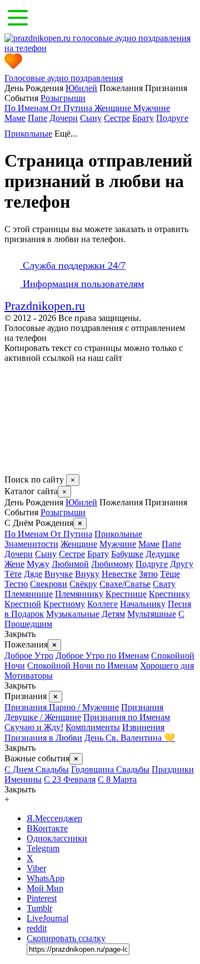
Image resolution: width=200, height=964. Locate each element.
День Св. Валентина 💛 (129, 737)
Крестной (22, 604)
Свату (164, 584)
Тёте (13, 574)
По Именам (27, 108)
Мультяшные (151, 614)
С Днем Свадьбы (36, 769)
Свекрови (48, 584)
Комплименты (93, 727)
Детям (113, 614)
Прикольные (28, 133)
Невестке (119, 574)
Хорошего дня (167, 665)
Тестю (16, 584)
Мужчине (151, 108)
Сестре (117, 118)
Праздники (173, 769)
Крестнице (126, 594)
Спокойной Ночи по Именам (82, 665)
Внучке (58, 574)
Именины (23, 779)
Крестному (64, 604)
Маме (15, 118)
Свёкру (83, 584)
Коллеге (102, 604)
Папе (37, 118)
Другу (181, 564)
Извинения (143, 727)
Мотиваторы (28, 675)
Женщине (113, 108)
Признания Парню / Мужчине (61, 707)
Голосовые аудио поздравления (63, 78)
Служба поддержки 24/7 (73, 265)
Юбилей (81, 88)
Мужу (38, 564)
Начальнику (143, 604)
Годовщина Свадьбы (110, 769)
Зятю (148, 574)
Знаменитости (31, 544)
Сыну (91, 118)
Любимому (112, 564)
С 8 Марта (117, 779)
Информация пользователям (82, 283)
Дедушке (162, 554)
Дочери (63, 118)
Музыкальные (72, 614)
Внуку (87, 574)
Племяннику (79, 594)
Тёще (170, 574)
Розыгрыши (63, 98)
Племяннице (28, 594)
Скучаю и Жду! (33, 727)
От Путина (72, 108)
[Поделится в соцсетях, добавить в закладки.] (16, 469)
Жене (14, 564)
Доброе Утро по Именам (102, 655)
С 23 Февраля (70, 779)
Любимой (70, 564)
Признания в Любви (43, 737)
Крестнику (169, 594)
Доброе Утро (28, 655)
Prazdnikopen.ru (44, 306)
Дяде (33, 574)
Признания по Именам (126, 717)
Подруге (172, 118)
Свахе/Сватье (125, 584)
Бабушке (127, 554)
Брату (143, 118)
